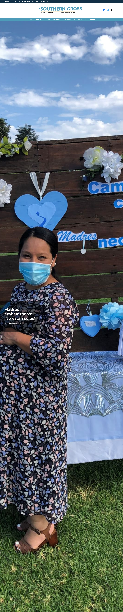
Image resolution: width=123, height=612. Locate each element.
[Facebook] (104, 10)
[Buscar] (112, 10)
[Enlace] (61, 10)
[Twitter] (108, 10)
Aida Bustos (12, 323)
